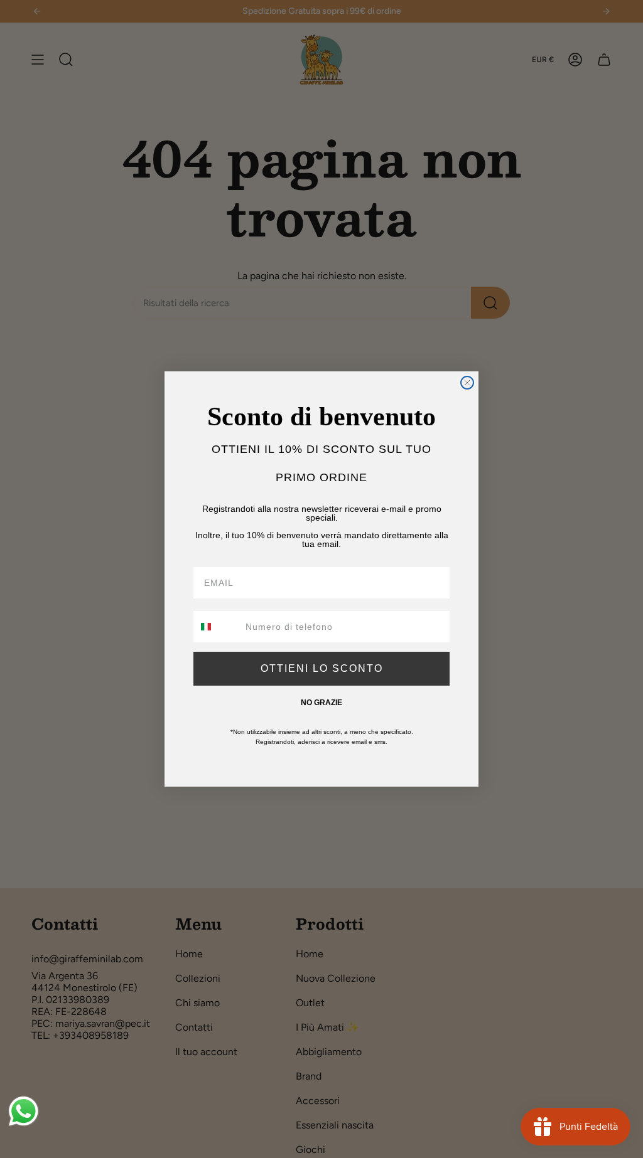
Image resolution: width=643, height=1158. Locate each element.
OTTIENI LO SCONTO (322, 668)
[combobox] (216, 627)
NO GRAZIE (321, 702)
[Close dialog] (467, 382)
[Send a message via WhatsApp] (23, 1111)
